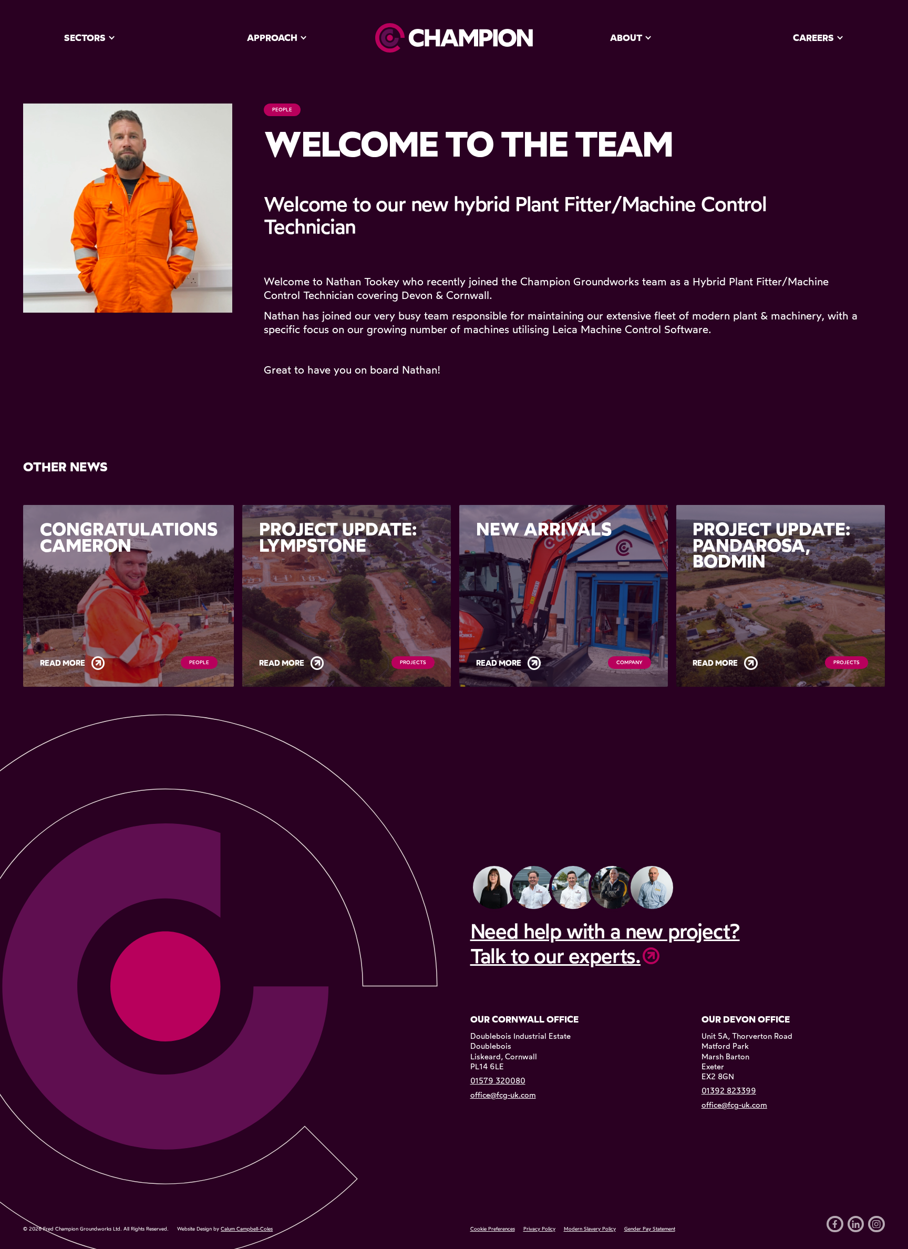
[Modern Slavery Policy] (590, 1229)
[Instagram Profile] (876, 1224)
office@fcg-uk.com (503, 1095)
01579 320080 (497, 1081)
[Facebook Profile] (835, 1224)
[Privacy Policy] (539, 1229)
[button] (89, 38)
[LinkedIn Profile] (856, 1224)
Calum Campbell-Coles (247, 1229)
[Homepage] (454, 38)
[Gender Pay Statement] (649, 1229)
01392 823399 (728, 1091)
